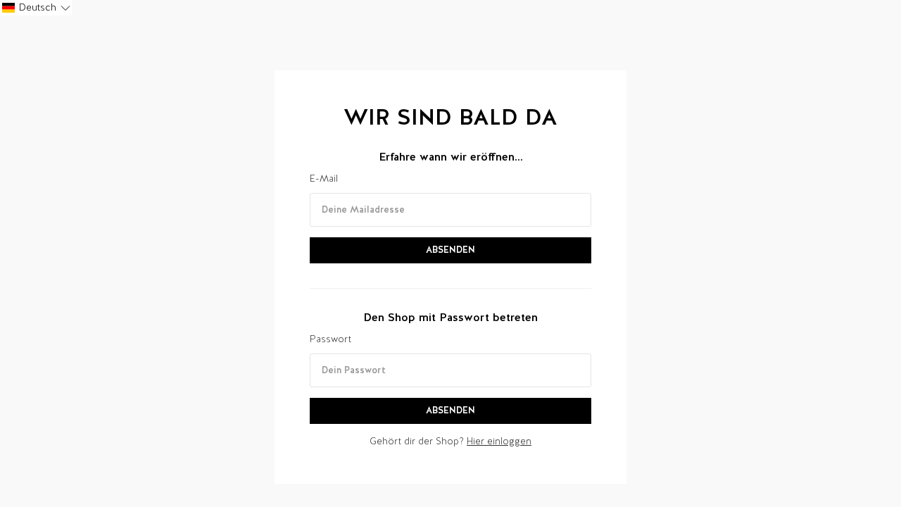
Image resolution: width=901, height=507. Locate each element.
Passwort (330, 339)
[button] (36, 7)
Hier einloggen (499, 441)
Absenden (450, 250)
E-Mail (324, 178)
